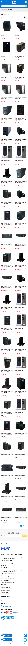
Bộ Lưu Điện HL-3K (19, 412)
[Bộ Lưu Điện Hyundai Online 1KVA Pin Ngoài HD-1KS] (7, 194)
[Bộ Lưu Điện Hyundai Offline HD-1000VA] (7, 68)
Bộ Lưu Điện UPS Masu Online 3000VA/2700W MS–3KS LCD (7, 435)
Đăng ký (25, 536)
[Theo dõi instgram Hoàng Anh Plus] (10, 606)
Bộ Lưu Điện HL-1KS (5, 160)
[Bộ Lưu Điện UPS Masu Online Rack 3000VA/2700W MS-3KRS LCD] (7, 509)
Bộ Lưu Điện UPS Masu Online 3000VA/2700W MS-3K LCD (20, 456)
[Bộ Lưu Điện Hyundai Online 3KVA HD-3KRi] (7, 488)
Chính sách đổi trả (4, 592)
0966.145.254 (12, 573)
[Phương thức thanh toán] (9, 612)
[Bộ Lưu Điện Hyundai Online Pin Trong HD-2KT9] (7, 362)
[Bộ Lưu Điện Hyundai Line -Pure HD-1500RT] (21, 257)
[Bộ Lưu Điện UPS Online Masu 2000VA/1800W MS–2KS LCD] (7, 320)
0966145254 (9, 560)
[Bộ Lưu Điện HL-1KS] (7, 152)
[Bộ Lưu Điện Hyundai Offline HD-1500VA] (21, 89)
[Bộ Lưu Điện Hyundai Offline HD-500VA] (21, 26)
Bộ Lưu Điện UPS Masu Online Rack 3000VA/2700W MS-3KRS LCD (7, 519)
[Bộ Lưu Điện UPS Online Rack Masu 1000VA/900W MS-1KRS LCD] (21, 236)
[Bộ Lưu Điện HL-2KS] (21, 299)
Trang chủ (3, 599)
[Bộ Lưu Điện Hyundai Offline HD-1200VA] (7, 89)
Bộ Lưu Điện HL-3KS (19, 370)
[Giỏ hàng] (25, 2)
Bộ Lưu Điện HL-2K (19, 328)
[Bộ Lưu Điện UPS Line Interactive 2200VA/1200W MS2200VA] (21, 110)
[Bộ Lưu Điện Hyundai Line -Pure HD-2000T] (21, 278)
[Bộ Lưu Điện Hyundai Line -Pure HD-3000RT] (21, 341)
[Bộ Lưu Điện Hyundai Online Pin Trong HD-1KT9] (21, 173)
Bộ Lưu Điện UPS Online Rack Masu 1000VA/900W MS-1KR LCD (6, 288)
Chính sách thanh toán (5, 589)
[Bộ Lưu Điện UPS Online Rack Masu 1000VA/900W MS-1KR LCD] (7, 278)
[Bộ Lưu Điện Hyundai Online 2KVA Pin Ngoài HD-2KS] (7, 341)
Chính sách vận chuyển (5, 590)
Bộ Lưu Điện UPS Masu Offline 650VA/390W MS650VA (20, 56)
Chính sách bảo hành (5, 587)
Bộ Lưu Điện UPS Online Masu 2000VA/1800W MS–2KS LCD (7, 330)
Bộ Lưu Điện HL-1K (19, 160)
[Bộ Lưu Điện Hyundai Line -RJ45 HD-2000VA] (7, 131)
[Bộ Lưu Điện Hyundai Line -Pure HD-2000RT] (7, 299)
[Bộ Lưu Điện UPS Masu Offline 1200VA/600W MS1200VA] (21, 68)
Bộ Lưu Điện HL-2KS (19, 307)
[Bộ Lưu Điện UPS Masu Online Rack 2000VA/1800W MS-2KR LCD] (21, 488)
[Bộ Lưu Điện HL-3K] (21, 404)
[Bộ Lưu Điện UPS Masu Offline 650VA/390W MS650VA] (21, 47)
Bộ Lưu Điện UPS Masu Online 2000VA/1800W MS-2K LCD (6, 414)
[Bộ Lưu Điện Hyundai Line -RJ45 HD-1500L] (7, 110)
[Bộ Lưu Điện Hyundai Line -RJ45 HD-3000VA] (21, 215)
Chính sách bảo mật (5, 593)
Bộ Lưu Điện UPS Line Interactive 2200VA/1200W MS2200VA (20, 119)
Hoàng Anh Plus (13, 641)
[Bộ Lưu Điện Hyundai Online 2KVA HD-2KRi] (7, 383)
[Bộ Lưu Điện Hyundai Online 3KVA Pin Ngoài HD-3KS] (7, 446)
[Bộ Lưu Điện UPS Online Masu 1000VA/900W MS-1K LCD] (7, 257)
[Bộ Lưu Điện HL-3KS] (21, 362)
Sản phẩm (3, 600)
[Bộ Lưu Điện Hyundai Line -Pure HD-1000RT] (7, 173)
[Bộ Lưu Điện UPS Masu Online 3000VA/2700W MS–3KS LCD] (7, 425)
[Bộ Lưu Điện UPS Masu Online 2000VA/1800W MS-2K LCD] (7, 404)
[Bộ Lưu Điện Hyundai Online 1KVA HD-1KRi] (7, 236)
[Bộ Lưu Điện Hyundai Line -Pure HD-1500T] (21, 194)
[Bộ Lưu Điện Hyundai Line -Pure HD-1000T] (21, 131)
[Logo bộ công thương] (7, 617)
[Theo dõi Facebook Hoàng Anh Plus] (1, 606)
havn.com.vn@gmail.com (11, 563)
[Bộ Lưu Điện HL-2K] (21, 320)
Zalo (6, 606)
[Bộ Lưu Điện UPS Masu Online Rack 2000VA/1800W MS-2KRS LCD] (21, 467)
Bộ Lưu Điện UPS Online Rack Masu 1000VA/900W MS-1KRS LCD (20, 246)
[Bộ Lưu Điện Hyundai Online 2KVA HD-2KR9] (7, 467)
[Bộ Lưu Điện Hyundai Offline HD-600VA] (7, 47)
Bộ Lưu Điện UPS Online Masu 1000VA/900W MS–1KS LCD (6, 225)
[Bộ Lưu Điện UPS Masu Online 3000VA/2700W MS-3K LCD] (21, 446)
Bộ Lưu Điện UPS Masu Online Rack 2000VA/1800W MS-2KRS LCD (21, 477)
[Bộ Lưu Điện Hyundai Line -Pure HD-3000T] (21, 383)
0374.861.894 (12, 582)
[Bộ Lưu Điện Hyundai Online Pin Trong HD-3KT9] (21, 425)
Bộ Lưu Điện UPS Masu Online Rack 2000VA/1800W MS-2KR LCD (21, 498)
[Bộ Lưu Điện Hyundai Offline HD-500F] (7, 26)
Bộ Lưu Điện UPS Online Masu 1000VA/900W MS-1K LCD (7, 267)
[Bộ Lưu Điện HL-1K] (21, 152)
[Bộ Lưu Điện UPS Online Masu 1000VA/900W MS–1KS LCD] (7, 215)
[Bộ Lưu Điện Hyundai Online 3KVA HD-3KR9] (21, 509)
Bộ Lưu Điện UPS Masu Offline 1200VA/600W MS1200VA (20, 77)
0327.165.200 (12, 578)
